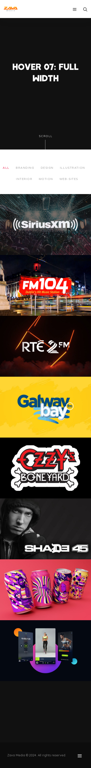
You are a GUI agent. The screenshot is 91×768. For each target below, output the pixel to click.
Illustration (72, 167)
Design (47, 167)
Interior (24, 179)
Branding (25, 167)
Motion (46, 179)
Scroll (45, 136)
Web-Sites (68, 179)
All (6, 167)
